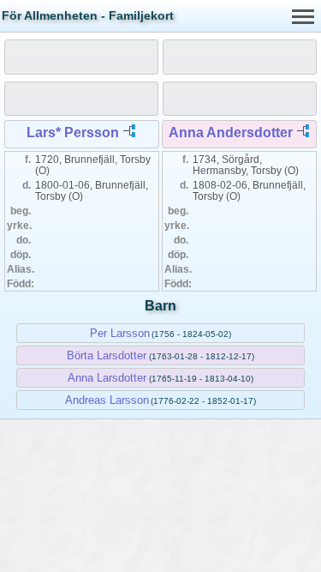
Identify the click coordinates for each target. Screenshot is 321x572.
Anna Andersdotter (231, 132)
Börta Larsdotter (106, 355)
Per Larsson (120, 333)
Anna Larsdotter (107, 377)
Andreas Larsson (107, 400)
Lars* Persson (73, 132)
